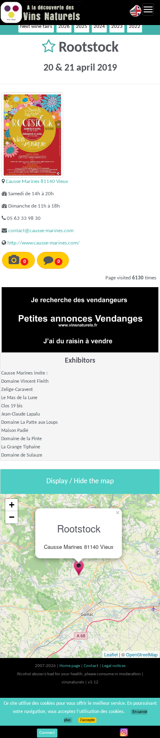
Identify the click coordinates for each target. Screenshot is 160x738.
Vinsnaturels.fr (41, 12)
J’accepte (87, 720)
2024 (99, 26)
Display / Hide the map (80, 481)
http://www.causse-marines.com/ (43, 243)
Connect (47, 733)
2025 (81, 26)
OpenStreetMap (142, 654)
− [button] (11, 517)
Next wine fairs (36, 26)
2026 (64, 26)
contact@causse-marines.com (40, 230)
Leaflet (111, 654)
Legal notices (114, 666)
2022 (134, 26)
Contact (91, 666)
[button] (50, 48)
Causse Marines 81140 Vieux (37, 181)
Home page (70, 666)
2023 (117, 26)
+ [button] (11, 505)
